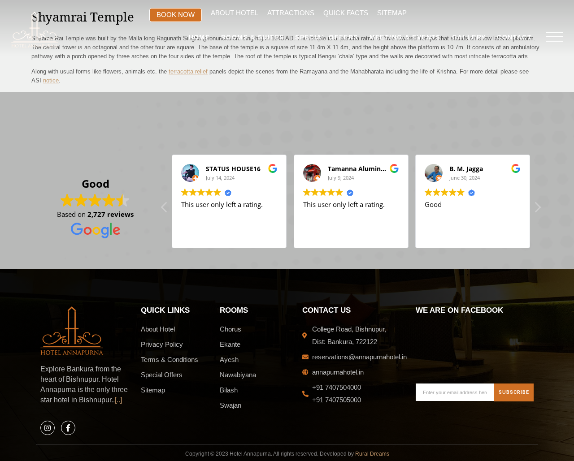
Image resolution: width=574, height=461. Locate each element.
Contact (514, 37)
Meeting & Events (405, 37)
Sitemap (392, 13)
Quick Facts (345, 13)
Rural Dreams (372, 454)
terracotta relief (188, 71)
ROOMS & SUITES (252, 37)
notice (51, 80)
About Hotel (234, 13)
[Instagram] (47, 428)
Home (199, 37)
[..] (118, 400)
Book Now (176, 14)
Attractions (290, 13)
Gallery (469, 37)
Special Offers (326, 37)
